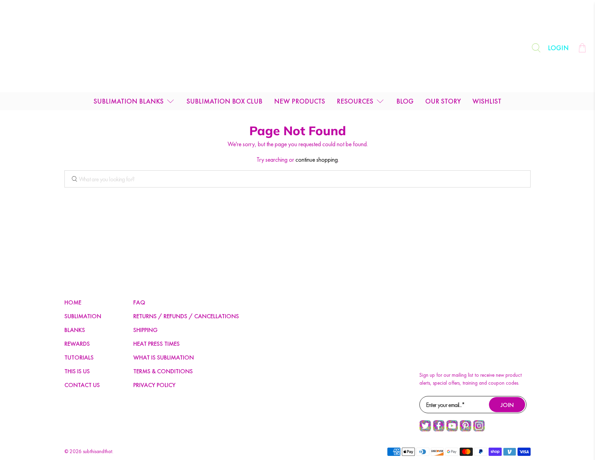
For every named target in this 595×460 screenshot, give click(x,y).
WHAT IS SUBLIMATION (163, 357)
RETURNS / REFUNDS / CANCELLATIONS (186, 316)
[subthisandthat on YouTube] (452, 429)
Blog (405, 101)
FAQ (139, 302)
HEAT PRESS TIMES (156, 343)
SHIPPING (145, 330)
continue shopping (316, 159)
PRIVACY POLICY (154, 385)
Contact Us (82, 385)
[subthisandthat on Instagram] (479, 429)
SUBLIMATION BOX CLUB (224, 101)
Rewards (77, 343)
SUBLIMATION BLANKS (129, 101)
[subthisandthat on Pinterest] (465, 429)
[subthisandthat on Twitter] (425, 429)
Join (507, 405)
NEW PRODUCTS (299, 101)
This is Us (77, 371)
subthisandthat (97, 451)
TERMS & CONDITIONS (163, 371)
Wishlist (486, 101)
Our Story (443, 101)
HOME (72, 302)
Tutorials (79, 357)
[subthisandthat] (297, 48)
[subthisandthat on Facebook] (439, 429)
